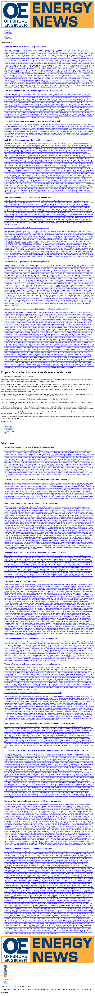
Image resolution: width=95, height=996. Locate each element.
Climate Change (9, 428)
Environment (8, 33)
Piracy (6, 981)
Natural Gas (8, 32)
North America (8, 429)
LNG (6, 35)
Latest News (8, 979)
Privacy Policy (76, 989)
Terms (6, 983)
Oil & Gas (7, 30)
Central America (9, 431)
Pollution (7, 37)
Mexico (6, 433)
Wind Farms (8, 38)
